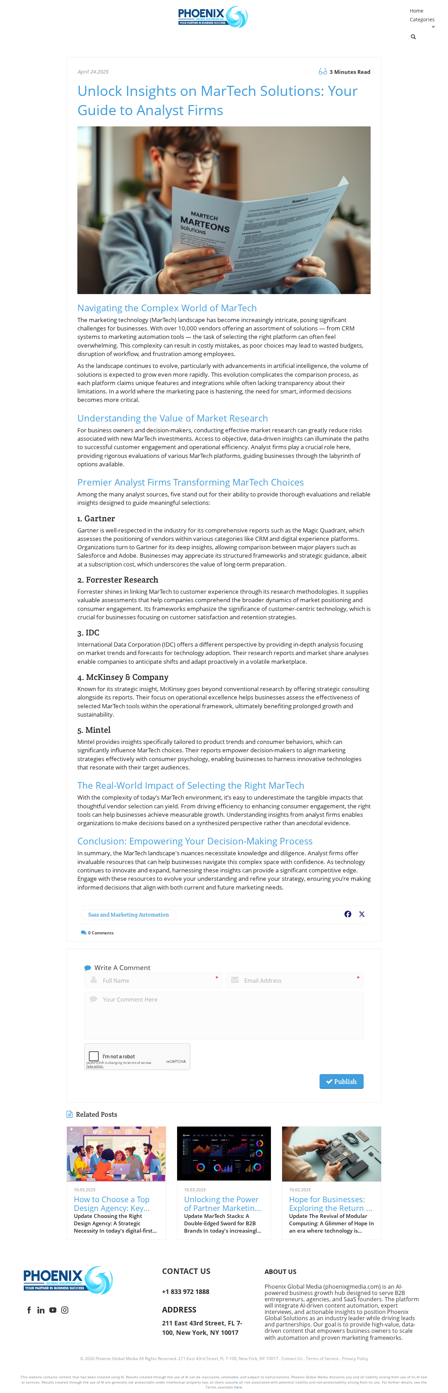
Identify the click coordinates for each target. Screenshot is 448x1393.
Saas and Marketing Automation (128, 914)
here (238, 1387)
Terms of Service (322, 1358)
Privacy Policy (355, 1358)
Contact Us (292, 1358)
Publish (345, 1081)
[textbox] (207, 1271)
